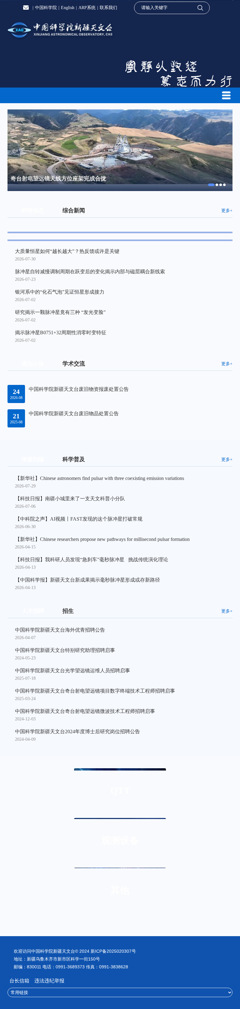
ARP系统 (87, 7)
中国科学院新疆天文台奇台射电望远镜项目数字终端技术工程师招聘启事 (95, 691)
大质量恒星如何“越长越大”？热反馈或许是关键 (67, 251)
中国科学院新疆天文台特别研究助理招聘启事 (65, 650)
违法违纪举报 (49, 980)
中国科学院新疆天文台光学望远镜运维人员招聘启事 (72, 670)
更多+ (226, 211)
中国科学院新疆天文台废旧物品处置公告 (74, 413)
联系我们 (108, 7)
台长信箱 (20, 980)
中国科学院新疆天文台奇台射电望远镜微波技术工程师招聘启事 (85, 711)
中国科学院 (46, 7)
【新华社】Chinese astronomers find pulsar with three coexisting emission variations (99, 478)
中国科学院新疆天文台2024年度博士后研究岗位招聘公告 (77, 731)
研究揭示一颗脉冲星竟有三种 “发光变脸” (60, 312)
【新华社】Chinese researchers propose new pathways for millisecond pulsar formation (102, 539)
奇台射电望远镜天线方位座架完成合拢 (58, 178)
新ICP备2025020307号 (113, 951)
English (67, 7)
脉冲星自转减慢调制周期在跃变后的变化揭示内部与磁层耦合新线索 (90, 271)
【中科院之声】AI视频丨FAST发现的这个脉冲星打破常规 (78, 519)
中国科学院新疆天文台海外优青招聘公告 (60, 630)
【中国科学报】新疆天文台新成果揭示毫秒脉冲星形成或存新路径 (87, 580)
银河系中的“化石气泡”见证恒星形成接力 (59, 292)
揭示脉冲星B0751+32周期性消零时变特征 (60, 332)
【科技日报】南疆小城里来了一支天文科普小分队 (70, 498)
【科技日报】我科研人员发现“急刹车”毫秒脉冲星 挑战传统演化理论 (91, 559)
